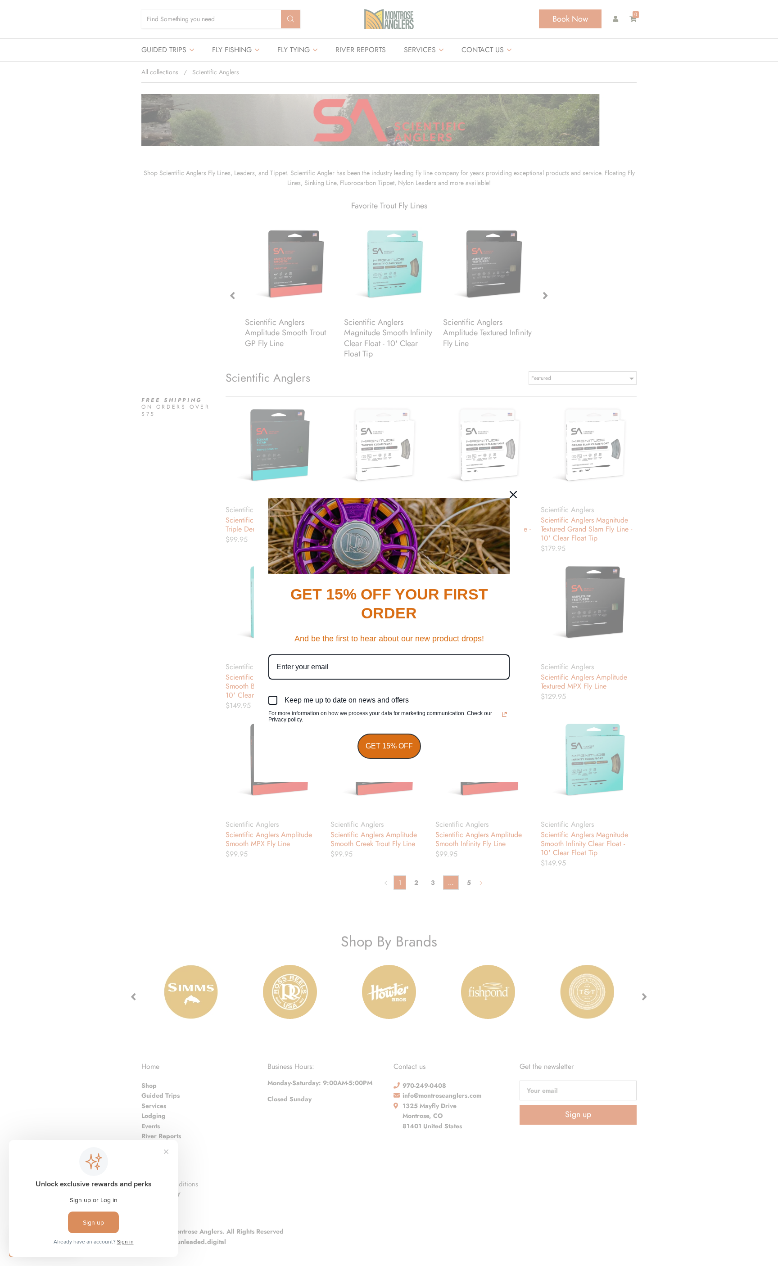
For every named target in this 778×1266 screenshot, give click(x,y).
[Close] (513, 494)
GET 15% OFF (389, 746)
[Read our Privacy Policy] (504, 714)
